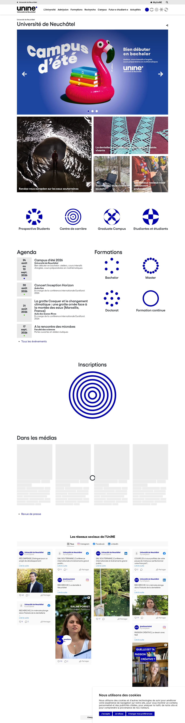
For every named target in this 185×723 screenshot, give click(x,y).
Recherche (90, 9)
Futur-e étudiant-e (118, 9)
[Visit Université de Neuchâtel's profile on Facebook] (60, 553)
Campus (102, 9)
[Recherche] (167, 2)
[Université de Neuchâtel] (27, 10)
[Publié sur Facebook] (87, 553)
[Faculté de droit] (160, 10)
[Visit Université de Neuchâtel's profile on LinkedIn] (21, 553)
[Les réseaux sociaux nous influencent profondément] (150, 174)
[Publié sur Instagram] (87, 580)
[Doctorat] (112, 299)
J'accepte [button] (105, 714)
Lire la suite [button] (24, 566)
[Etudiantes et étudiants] (150, 218)
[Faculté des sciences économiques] (165, 10)
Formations (76, 9)
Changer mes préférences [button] (140, 714)
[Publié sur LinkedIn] (49, 553)
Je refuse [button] (119, 714)
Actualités (135, 9)
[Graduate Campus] (112, 218)
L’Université (50, 9)
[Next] (161, 74)
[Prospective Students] (34, 218)
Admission (63, 9)
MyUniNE (157, 2)
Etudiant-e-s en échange (92, 390)
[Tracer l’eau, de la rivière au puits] (112, 174)
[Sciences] (156, 10)
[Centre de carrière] (73, 218)
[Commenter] (102, 619)
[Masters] (150, 266)
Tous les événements (34, 341)
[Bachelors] (112, 266)
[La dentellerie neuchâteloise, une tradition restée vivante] (131, 135)
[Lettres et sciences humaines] (151, 10)
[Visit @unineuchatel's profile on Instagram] (60, 580)
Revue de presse (31, 513)
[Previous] (24, 74)
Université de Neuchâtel (28, 2)
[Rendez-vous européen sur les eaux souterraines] (54, 154)
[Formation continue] (150, 299)
